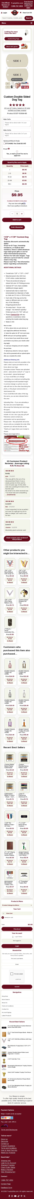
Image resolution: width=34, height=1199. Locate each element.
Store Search (6, 999)
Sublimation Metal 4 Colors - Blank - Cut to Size (9, 795)
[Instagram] (12, 1196)
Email (17, 964)
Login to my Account (8, 1163)
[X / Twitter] (24, 1196)
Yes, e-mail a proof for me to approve (17, 155)
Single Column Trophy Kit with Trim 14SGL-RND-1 (24, 854)
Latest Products (6, 1015)
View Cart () (27, 12)
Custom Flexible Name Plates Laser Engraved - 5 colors (18, 1053)
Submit (17, 986)
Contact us (5, 1144)
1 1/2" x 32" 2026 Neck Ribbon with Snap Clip (19, 1039)
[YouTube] (15, 1196)
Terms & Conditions (8, 1006)
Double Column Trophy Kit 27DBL (24, 701)
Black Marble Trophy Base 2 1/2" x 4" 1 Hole (19, 1046)
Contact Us (5, 1009)
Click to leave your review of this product (17, 538)
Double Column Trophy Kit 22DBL (9, 672)
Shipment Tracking (7, 1165)
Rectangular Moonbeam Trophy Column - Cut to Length (20, 1066)
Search (29, 18)
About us (4, 1139)
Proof (5, 149)
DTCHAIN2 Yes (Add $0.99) (15, 143)
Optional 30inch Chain (11, 141)
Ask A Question (17, 227)
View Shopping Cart (8, 1172)
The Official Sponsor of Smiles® (6, 4)
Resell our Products (8, 1153)
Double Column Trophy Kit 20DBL (9, 731)
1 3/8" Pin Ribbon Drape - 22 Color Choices (9, 824)
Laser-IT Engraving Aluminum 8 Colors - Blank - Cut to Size (24, 795)
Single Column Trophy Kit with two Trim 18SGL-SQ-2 (24, 731)
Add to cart (17, 220)
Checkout (17, 929)
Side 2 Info (7, 130)
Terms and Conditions (9, 1148)
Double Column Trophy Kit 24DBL (9, 701)
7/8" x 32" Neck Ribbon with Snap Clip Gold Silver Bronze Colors (23, 572)
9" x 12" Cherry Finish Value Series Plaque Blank (9, 854)
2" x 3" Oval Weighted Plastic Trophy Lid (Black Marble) (19, 1086)
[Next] (27, 67)
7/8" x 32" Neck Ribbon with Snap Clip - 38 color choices (9, 572)
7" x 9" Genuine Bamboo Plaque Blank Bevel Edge (19, 1079)
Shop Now (5, 996)
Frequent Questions (8, 1146)
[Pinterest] (21, 1196)
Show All (20, 466)
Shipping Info (6, 1161)
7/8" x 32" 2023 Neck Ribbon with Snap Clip (8, 601)
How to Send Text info (9, 1150)
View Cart (9, 913)
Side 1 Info (7, 119)
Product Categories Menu (10, 905)
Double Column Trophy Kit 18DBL (24, 672)
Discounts (4, 1141)
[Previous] (6, 67)
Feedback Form (6, 1188)
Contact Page (6, 1184)
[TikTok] (18, 1196)
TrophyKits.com (17, 3)
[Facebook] (9, 1196)
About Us (4, 1002)
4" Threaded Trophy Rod (23, 882)
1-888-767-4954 (17, 6)
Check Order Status (8, 1167)
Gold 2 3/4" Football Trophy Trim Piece (19, 1072)
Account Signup (6, 1012)
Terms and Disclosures (9, 1130)
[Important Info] (9, 148)
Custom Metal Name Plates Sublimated (9, 766)
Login (17, 946)
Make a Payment (7, 1170)
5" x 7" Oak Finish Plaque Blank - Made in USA (20, 1033)
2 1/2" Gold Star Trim (14, 1059)
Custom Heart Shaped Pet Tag (23, 601)
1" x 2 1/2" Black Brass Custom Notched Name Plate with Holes (19, 1026)
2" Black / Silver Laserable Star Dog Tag (9, 630)
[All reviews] (17, 106)
